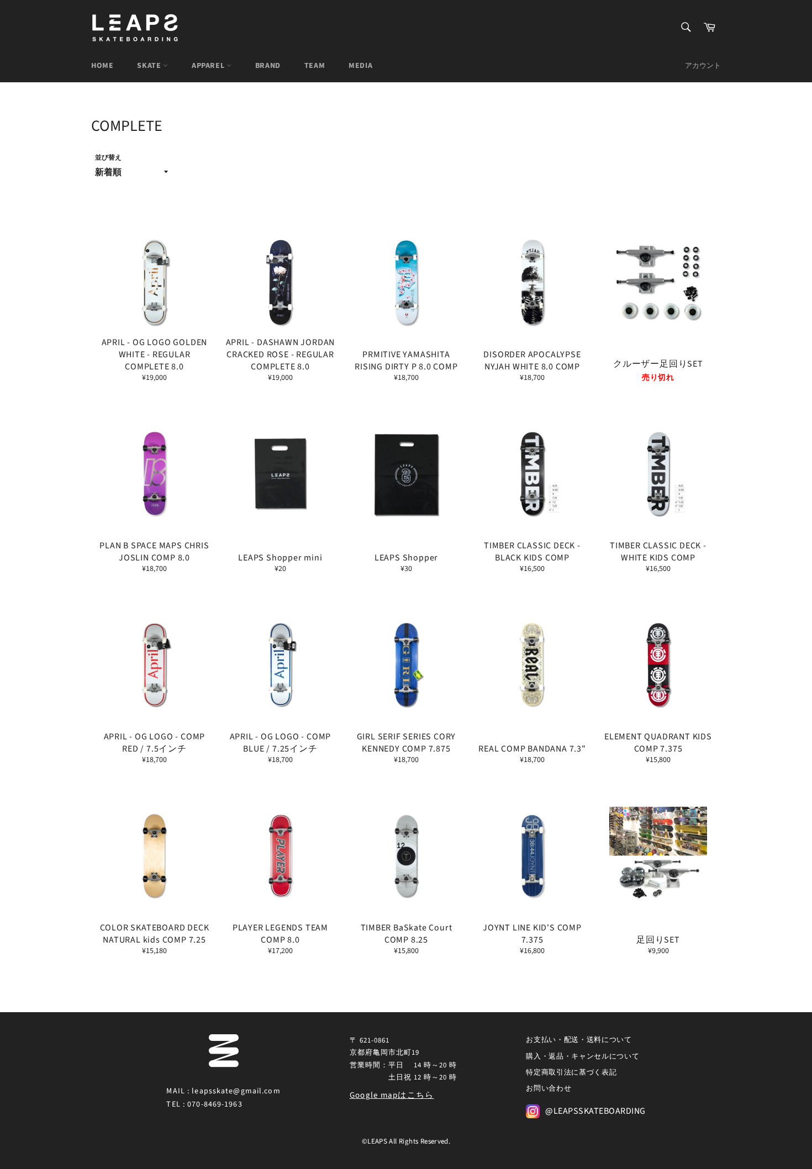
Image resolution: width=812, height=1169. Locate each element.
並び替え (108, 158)
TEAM (314, 65)
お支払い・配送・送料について (578, 1040)
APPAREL (209, 65)
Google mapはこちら (392, 1095)
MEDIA (360, 65)
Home (102, 65)
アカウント (703, 66)
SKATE (150, 65)
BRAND (268, 65)
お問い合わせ (548, 1088)
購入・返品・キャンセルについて (582, 1056)
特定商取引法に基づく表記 (571, 1072)
